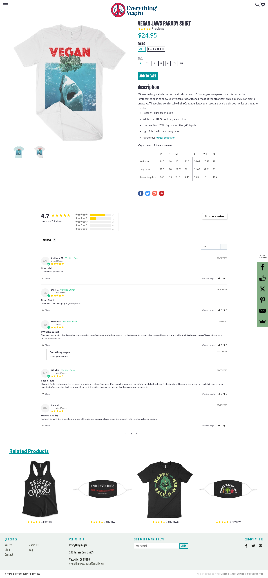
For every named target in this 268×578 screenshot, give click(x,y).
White (142, 49)
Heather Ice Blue (156, 49)
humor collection (165, 137)
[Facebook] (262, 267)
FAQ (31, 550)
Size (140, 58)
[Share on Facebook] (140, 193)
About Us (34, 545)
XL (168, 63)
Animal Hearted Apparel (232, 574)
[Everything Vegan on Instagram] (260, 548)
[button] (220, 278)
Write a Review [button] (216, 216)
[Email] (262, 310)
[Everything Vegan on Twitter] (253, 548)
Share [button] (47, 278)
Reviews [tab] (46, 239)
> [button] (142, 433)
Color (141, 44)
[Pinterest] (262, 299)
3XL (181, 63)
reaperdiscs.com (255, 574)
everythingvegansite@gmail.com (86, 563)
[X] (262, 289)
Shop (7, 550)
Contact (9, 554)
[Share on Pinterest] (161, 193)
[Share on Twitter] (147, 193)
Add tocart (147, 76)
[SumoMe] (262, 321)
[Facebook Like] (262, 278)
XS (147, 63)
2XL (174, 63)
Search (8, 545)
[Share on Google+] (154, 193)
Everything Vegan (31, 574)
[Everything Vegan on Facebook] (246, 548)
